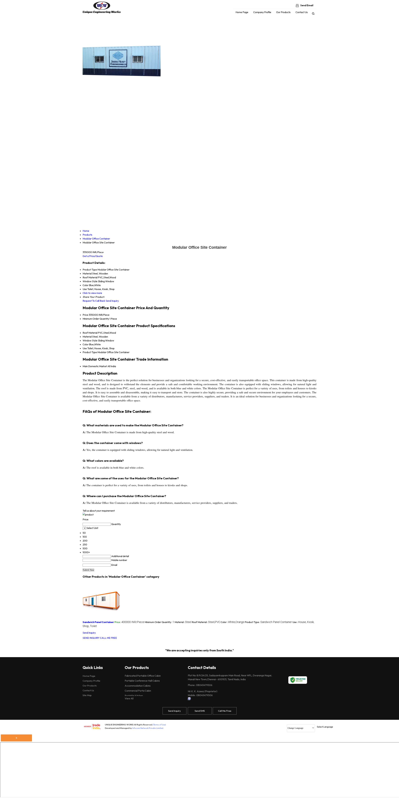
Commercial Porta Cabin (138, 690)
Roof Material (90, 332)
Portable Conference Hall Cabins (142, 680)
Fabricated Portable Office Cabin (143, 675)
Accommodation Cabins (138, 685)
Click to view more (92, 293)
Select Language (325, 726)
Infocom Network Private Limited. (148, 728)
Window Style (90, 340)
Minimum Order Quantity (96, 318)
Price (85, 314)
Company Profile (262, 12)
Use (85, 348)
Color (86, 344)
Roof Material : (206, 622)
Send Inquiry (112, 300)
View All (129, 698)
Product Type (90, 352)
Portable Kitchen (134, 695)
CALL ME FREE (108, 637)
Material (87, 336)
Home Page (242, 12)
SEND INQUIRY (91, 637)
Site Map (87, 695)
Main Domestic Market (95, 366)
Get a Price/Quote (93, 256)
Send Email (306, 5)
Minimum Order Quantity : (159, 622)
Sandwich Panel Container (98, 622)
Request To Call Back (94, 300)
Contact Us (302, 12)
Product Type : (268, 622)
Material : (183, 622)
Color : (232, 622)
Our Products (283, 12)
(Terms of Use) (159, 724)
